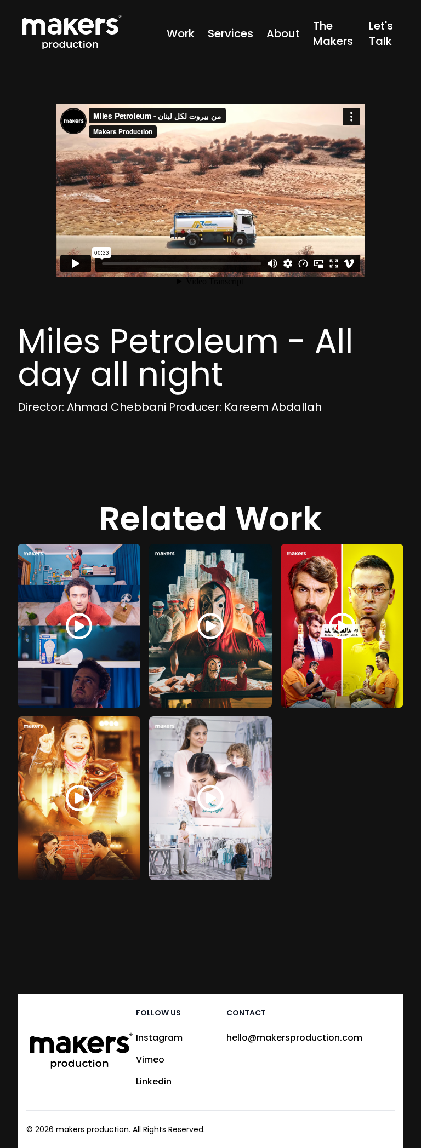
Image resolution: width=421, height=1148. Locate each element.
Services (230, 33)
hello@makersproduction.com (294, 1037)
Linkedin (154, 1081)
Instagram (159, 1037)
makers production (92, 1129)
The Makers (333, 33)
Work (181, 33)
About (283, 33)
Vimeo (150, 1059)
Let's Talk (381, 33)
